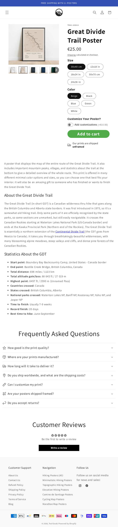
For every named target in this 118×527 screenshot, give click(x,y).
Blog (10, 503)
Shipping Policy (16, 489)
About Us (13, 475)
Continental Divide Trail (70, 231)
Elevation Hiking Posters (56, 489)
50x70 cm (94, 74)
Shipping (71, 55)
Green (88, 103)
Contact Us (14, 480)
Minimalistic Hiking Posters (57, 480)
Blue (73, 103)
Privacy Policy (16, 494)
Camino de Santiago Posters (58, 494)
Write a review (59, 447)
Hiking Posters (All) (53, 475)
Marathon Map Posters (54, 503)
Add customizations (91, 124)
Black (89, 95)
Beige (74, 95)
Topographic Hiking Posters (57, 484)
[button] (7, 12)
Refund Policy (15, 484)
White (74, 110)
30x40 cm (76, 66)
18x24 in (76, 74)
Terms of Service (17, 499)
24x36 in (76, 81)
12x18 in (95, 66)
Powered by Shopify (67, 523)
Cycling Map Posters (53, 499)
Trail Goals (53, 523)
